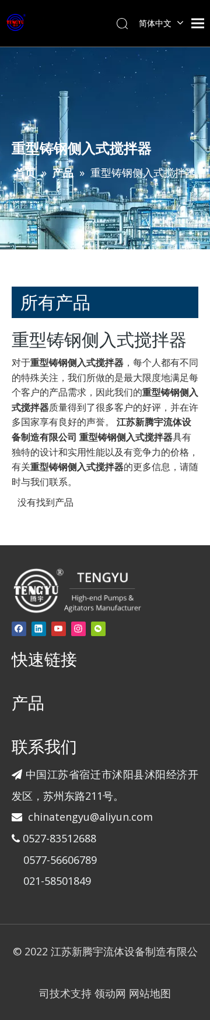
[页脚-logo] (77, 590)
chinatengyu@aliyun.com (90, 817)
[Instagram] (78, 629)
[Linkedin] (39, 629)
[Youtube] (58, 629)
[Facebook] (19, 629)
